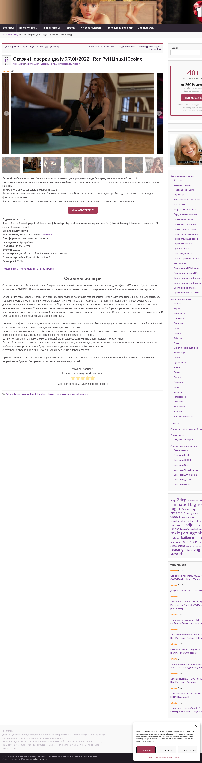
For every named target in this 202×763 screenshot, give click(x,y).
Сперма (178, 391)
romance (66, 394)
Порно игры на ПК (183, 243)
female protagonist (180, 520)
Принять (146, 749)
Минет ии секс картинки (186, 347)
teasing (177, 549)
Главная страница (10, 35)
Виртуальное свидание (185, 214)
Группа (177, 333)
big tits (177, 508)
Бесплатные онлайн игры (187, 199)
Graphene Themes (39, 759)
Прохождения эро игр (119, 27)
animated (16, 394)
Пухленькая (180, 362)
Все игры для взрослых (182, 175)
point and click (175, 542)
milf (195, 537)
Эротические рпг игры (185, 287)
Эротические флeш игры (186, 292)
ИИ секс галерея (90, 27)
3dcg (8, 394)
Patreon (47, 234)
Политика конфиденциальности (171, 757)
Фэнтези (178, 411)
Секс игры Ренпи (48, 64)
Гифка (177, 328)
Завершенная (181, 450)
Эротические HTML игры (186, 268)
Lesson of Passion (182, 184)
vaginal (75, 394)
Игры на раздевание (184, 219)
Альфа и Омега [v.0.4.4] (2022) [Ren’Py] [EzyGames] (33, 46)
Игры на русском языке (185, 224)
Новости (70, 27)
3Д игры (178, 180)
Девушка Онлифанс (184, 439)
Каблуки (178, 338)
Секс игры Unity (182, 464)
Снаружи (178, 382)
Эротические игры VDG (186, 273)
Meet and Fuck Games (185, 189)
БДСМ (177, 308)
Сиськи (177, 377)
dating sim (191, 513)
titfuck (188, 549)
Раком (177, 367)
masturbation (180, 537)
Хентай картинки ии (184, 416)
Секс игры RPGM (182, 460)
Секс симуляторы (183, 253)
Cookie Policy (153, 757)
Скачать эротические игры (187, 258)
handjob (34, 394)
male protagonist (47, 394)
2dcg (173, 500)
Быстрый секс (181, 204)
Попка (177, 357)
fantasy (174, 517)
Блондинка (179, 313)
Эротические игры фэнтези (187, 282)
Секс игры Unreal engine (186, 469)
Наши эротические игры (186, 233)
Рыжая (177, 372)
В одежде (178, 323)
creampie (177, 513)
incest (174, 529)
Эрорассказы (146, 27)
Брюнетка (179, 318)
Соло (176, 387)
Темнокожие (180, 396)
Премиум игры (28, 27)
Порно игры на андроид (186, 238)
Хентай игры (180, 263)
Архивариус (18, 64)
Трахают (178, 401)
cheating (190, 509)
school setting (177, 545)
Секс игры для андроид (185, 474)
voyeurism (178, 553)
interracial (184, 529)
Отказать (167, 749)
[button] (195, 725)
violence (84, 394)
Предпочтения (188, 749)
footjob (195, 521)
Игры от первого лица (185, 229)
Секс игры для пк (32, 64)
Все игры (8, 27)
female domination (187, 517)
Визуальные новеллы (185, 209)
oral (59, 394)
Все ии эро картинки (180, 299)
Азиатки (178, 303)
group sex (175, 525)
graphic (25, 394)
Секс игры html (181, 455)
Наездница (179, 352)
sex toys (190, 546)
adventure (193, 500)
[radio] (73, 378)
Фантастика (180, 406)
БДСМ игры (179, 194)
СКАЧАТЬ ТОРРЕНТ (83, 210)
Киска (176, 342)
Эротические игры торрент (68, 64)
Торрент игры (51, 27)
